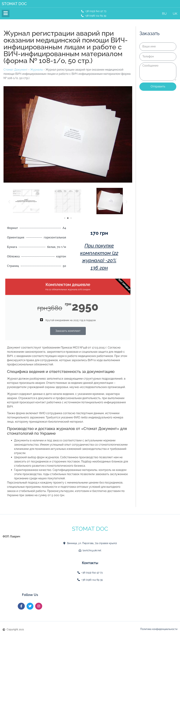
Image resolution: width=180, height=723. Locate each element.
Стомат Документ (16, 69)
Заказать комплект (68, 331)
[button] (9, 201)
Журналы (36, 69)
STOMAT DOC (14, 3)
